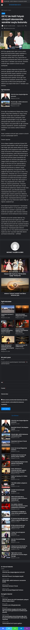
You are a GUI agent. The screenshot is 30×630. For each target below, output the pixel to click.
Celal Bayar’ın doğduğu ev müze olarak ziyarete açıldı (19, 512)
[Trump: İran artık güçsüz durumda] (6, 534)
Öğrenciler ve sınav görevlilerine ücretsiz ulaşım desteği (19, 554)
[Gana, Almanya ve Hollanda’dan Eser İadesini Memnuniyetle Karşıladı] (7, 340)
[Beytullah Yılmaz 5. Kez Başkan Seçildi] (6, 429)
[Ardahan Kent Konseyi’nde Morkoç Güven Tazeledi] (7, 323)
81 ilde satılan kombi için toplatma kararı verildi (18, 526)
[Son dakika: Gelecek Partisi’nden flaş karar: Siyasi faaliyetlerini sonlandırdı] (6, 506)
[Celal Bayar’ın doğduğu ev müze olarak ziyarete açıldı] (6, 514)
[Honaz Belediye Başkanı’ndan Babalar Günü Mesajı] (22, 323)
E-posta (3, 388)
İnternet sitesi (4, 394)
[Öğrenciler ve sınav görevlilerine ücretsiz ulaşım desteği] (6, 555)
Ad (2, 382)
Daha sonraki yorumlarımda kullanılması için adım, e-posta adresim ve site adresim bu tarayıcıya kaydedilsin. (14, 402)
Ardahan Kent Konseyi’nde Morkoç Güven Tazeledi (7, 330)
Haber (9, 10)
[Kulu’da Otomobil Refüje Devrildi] (6, 541)
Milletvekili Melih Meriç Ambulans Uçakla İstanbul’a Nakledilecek (19, 498)
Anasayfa (5, 10)
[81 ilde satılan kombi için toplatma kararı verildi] (6, 527)
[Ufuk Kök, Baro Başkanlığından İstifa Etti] (5, 96)
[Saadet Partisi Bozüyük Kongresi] (6, 492)
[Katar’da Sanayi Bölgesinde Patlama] (22, 309)
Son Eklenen (15, 415)
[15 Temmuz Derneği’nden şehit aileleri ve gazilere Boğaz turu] (6, 521)
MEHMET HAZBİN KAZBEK (9, 25)
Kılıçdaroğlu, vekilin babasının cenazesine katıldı (15, 1)
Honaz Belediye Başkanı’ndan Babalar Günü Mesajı (22, 330)
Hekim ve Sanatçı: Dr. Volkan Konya (21, 345)
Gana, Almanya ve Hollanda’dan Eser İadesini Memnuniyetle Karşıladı (7, 347)
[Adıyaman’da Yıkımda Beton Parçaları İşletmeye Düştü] (6, 548)
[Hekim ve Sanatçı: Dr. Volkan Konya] (22, 340)
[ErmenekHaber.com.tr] (15, 5)
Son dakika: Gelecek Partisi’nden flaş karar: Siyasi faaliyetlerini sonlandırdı (19, 505)
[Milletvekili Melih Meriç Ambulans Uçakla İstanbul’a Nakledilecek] (6, 499)
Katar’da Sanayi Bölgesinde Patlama (21, 315)
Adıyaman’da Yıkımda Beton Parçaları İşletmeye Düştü (19, 546)
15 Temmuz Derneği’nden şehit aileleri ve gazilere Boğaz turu (19, 519)
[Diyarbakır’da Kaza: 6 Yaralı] (7, 309)
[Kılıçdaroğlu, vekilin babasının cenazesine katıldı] (5, 104)
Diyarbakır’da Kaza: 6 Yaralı (7, 315)
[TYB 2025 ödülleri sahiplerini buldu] (6, 485)
